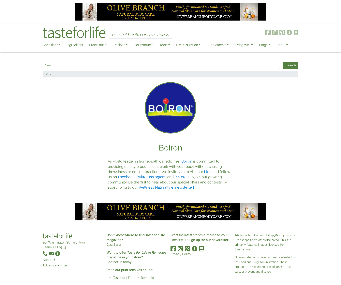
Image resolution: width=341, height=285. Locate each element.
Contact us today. (119, 262)
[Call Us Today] (45, 253)
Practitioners (98, 45)
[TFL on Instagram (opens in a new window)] (275, 32)
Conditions (50, 45)
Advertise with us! (55, 265)
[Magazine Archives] (296, 32)
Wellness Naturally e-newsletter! (166, 187)
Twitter (141, 177)
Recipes (119, 45)
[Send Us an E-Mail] (51, 253)
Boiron (186, 161)
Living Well (242, 45)
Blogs (263, 45)
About (281, 45)
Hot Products (143, 45)
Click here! (114, 244)
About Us (49, 260)
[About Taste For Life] (289, 32)
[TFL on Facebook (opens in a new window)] (268, 32)
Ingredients (75, 45)
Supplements (216, 45)
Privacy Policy (180, 254)
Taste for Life (122, 278)
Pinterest (182, 177)
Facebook (126, 177)
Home (47, 74)
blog (208, 172)
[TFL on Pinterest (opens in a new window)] (282, 32)
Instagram (157, 177)
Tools (164, 45)
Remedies (148, 278)
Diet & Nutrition (187, 45)
